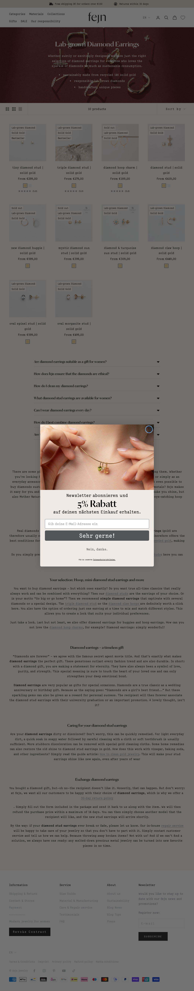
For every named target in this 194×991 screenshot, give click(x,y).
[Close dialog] (149, 429)
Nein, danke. (97, 549)
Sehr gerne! (97, 535)
